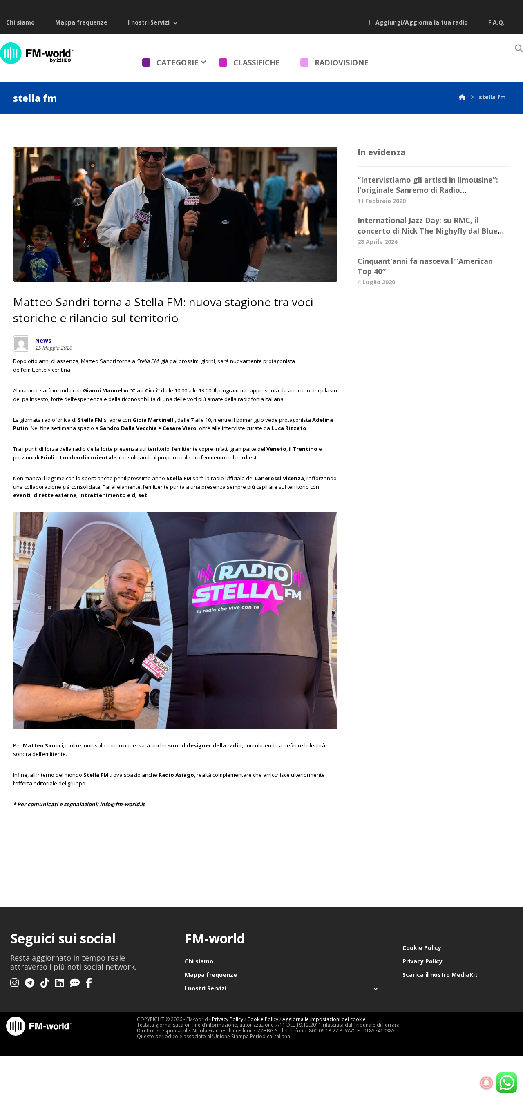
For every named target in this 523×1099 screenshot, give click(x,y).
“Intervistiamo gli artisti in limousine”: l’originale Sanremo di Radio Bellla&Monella (428, 190)
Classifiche (256, 62)
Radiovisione (342, 62)
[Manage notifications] (486, 1083)
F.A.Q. (496, 22)
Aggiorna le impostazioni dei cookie (324, 1019)
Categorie (177, 62)
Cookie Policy (421, 948)
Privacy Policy (422, 961)
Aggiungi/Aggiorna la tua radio (421, 22)
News (43, 340)
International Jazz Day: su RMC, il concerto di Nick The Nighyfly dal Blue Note (428, 230)
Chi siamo (20, 22)
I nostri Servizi (149, 22)
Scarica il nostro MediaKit (440, 975)
